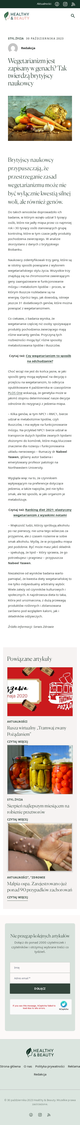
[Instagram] (65, 4)
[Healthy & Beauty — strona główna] (16, 15)
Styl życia (16, 38)
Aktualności (44, 4)
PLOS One (15, 393)
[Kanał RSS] (73, 4)
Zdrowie (38, 877)
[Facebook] (57, 4)
